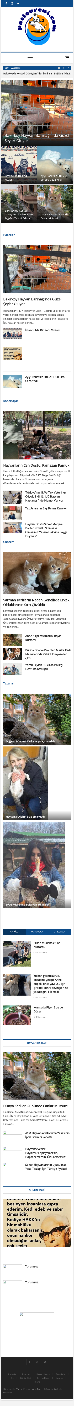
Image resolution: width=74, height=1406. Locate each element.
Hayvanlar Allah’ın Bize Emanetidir (25, 816)
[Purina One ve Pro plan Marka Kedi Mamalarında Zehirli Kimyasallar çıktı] (12, 654)
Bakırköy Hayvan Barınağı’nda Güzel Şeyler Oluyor (37, 138)
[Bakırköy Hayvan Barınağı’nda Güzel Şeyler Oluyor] (37, 269)
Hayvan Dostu (43, 1378)
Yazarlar (59, 1378)
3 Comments (41, 952)
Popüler (14, 931)
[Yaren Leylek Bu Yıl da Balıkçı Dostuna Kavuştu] (12, 669)
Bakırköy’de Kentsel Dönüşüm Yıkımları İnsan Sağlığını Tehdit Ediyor (19, 214)
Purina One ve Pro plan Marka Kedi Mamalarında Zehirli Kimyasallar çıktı (48, 654)
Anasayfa (12, 1374)
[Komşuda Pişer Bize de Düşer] (17, 1007)
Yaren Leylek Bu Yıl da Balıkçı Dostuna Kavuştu (43, 667)
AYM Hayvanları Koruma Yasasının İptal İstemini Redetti (47, 1135)
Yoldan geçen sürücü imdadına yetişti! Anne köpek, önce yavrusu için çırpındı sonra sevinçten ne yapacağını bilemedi (51, 984)
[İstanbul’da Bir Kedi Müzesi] (12, 333)
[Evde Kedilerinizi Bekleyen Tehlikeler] (37, 865)
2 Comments (41, 997)
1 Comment (41, 1017)
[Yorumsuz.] (12, 1289)
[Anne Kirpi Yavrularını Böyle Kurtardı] (12, 640)
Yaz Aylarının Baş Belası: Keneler (46, 508)
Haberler (26, 1374)
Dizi (12, 1378)
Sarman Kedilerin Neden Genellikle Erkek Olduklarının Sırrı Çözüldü (36, 602)
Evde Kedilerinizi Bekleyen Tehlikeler (27, 904)
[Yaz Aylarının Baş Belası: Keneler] (12, 513)
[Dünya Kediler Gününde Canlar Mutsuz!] (37, 1076)
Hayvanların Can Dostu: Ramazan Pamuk (36, 465)
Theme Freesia (23, 1389)
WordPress (37, 1389)
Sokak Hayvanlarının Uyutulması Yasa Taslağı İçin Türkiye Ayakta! (46, 1167)
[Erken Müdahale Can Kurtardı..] (17, 942)
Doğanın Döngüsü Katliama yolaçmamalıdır (30, 741)
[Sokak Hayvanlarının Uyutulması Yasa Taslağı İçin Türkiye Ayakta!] (12, 1170)
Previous (63, 68)
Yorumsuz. (32, 1282)
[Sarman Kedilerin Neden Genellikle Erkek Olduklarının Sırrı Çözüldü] (37, 573)
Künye (37, 1382)
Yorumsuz (31, 1266)
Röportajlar (61, 1374)
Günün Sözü (25, 1378)
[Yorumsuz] (12, 1271)
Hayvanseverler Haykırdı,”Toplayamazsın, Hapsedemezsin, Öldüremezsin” (45, 1153)
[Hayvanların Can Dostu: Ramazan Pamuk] (37, 435)
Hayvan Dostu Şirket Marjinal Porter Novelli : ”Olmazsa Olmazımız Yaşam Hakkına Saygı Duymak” (46, 530)
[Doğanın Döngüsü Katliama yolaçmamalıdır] (37, 719)
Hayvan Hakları (43, 1374)
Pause (59, 68)
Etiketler (59, 931)
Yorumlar (37, 931)
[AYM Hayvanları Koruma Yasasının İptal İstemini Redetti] (12, 1137)
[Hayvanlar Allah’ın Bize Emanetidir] (37, 783)
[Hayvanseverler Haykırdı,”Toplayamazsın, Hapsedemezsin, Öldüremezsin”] (12, 1153)
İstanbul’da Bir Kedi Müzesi (42, 330)
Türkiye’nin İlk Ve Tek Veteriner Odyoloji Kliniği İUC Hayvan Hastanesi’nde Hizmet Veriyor (45, 496)
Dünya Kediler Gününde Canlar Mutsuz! (35, 1106)
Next (68, 68)
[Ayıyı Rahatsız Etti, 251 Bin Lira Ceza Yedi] (12, 381)
